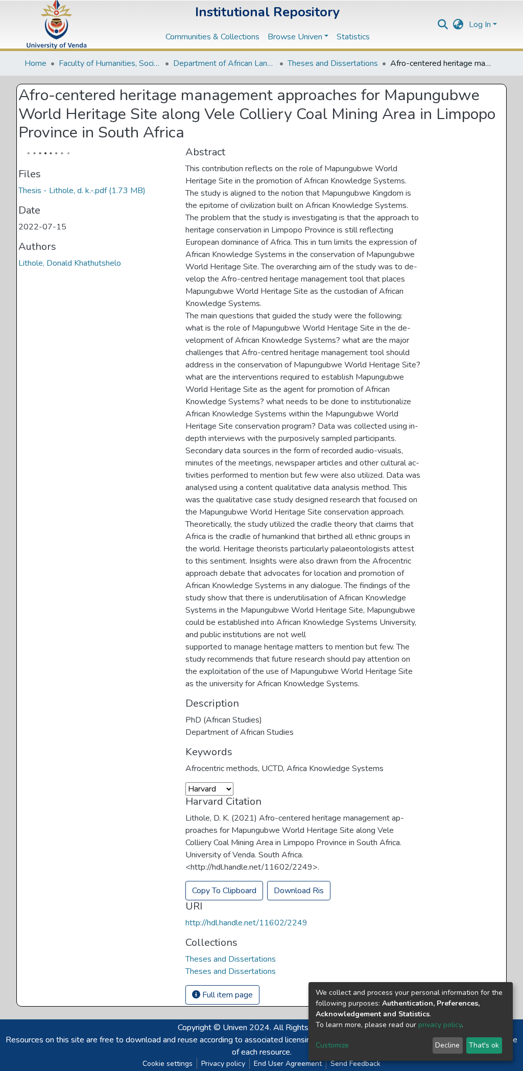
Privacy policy (223, 1063)
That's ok (484, 1045)
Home (35, 63)
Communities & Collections (212, 36)
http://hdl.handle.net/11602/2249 (246, 922)
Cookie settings (167, 1063)
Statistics (353, 36)
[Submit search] (443, 24)
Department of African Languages (224, 63)
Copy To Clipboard (224, 890)
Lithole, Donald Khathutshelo (69, 263)
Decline (447, 1045)
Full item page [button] (226, 994)
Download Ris (299, 890)
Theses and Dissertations (333, 63)
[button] (458, 24)
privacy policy (440, 1025)
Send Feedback (355, 1063)
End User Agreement (288, 1063)
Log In (480, 24)
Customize (332, 1045)
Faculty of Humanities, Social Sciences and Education (110, 63)
